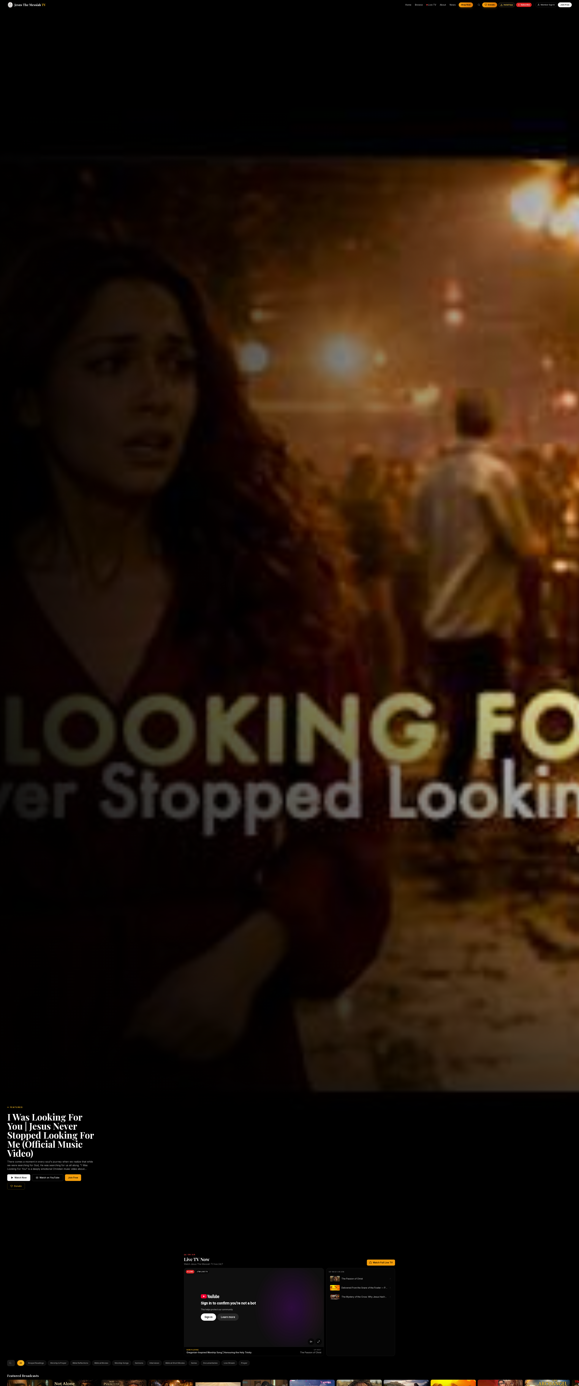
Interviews (154, 1363)
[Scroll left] (19, 1363)
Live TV (432, 4)
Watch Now (20, 1177)
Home (408, 4)
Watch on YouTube (49, 1177)
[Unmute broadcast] (311, 1341)
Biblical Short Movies (175, 1363)
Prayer (244, 1363)
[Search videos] (479, 5)
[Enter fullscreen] (318, 1341)
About (443, 4)
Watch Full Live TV (383, 1262)
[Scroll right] (247, 1363)
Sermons (139, 1363)
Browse (419, 4)
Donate (491, 5)
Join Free (564, 5)
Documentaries (210, 1363)
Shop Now (466, 5)
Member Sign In (548, 5)
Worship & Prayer (58, 1363)
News (453, 4)
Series (194, 1363)
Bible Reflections (80, 1363)
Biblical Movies (101, 1363)
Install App (508, 5)
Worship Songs (122, 1363)
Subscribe (525, 5)
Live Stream (229, 1363)
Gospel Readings (36, 1363)
